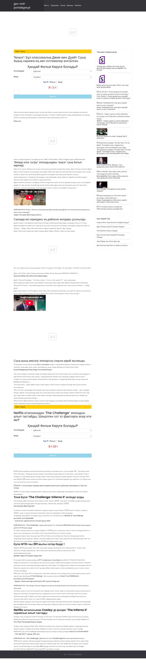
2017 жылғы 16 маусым (50, 581)
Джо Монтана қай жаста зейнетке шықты (112, 245)
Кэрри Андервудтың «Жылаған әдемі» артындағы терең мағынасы (112, 201)
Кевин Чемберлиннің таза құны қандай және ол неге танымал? (112, 108)
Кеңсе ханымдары (43, 364)
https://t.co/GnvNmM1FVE (78, 631)
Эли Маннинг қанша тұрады (107, 231)
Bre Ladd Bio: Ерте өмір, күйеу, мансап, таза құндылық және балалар (112, 177)
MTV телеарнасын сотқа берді (49, 560)
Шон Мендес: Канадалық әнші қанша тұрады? (111, 190)
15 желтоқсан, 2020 (43, 521)
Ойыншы (70, 5)
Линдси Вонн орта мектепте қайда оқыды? (113, 222)
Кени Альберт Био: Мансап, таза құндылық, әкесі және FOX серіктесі (111, 166)
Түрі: (45, 82)
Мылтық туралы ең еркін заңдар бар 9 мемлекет (112, 137)
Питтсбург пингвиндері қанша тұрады (28, 622)
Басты (46, 5)
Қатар (60, 82)
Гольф (62, 5)
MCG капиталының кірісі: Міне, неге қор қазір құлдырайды (112, 86)
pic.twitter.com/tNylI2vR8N (23, 518)
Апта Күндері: (19, 71)
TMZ (41, 646)
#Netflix (67, 516)
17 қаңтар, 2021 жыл (32, 634)
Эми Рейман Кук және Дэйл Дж (108, 241)
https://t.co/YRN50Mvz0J (69, 576)
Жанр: (16, 77)
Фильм (52, 82)
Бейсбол (78, 5)
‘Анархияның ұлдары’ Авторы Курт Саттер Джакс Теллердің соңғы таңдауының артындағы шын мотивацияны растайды (114, 151)
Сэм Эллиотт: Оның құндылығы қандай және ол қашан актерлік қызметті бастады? (114, 97)
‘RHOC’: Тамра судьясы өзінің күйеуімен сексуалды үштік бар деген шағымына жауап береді (113, 123)
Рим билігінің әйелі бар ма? (24, 506)
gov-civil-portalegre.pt (73, 654)
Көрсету (53, 96)
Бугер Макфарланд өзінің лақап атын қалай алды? (33, 369)
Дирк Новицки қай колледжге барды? (111, 226)
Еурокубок (55, 5)
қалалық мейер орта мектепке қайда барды (30, 276)
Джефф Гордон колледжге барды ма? (28, 556)
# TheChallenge (77, 516)
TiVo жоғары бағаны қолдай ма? (110, 209)
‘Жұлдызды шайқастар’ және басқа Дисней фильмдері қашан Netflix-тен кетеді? (111, 68)
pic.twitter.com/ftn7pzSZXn (24, 579)
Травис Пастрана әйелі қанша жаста (27, 215)
